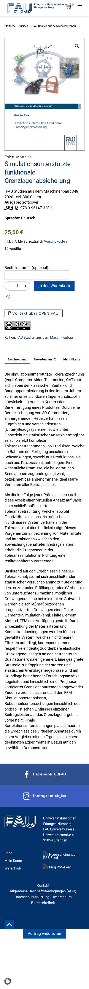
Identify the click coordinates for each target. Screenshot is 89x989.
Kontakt (43, 885)
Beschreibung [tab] (17, 359)
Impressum (62, 897)
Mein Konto (13, 861)
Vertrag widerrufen (44, 933)
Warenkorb (13, 868)
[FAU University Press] (45, 7)
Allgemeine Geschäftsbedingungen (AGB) (43, 891)
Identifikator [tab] (71, 359)
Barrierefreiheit (43, 903)
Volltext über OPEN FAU (35, 313)
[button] (77, 46)
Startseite (10, 26)
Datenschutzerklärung (31, 897)
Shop (9, 853)
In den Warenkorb (54, 286)
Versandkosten (55, 241)
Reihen (24, 26)
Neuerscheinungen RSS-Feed (60, 856)
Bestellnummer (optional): (27, 268)
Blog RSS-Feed (60, 867)
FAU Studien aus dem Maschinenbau (54, 26)
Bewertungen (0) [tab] (44, 359)
